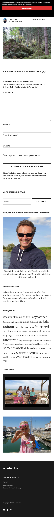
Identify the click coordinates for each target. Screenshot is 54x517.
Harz (4, 331)
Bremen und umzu (11, 322)
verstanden (27, 8)
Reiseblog (28, 344)
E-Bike (39, 322)
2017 (10, 317)
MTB (49, 340)
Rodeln (46, 344)
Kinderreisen (42, 335)
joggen (10, 335)
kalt (17, 335)
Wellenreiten (10, 357)
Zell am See (37, 357)
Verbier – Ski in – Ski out (14, 301)
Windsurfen (24, 357)
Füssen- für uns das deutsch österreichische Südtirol (27, 297)
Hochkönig (23, 331)
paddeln (17, 344)
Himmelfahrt (13, 331)
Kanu (23, 335)
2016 (5, 317)
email (11, 509)
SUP (18, 353)
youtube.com (4, 509)
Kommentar (9, 92)
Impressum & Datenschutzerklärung (12, 486)
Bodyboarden (39, 317)
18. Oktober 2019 (15, 21)
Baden (26, 317)
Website (6, 145)
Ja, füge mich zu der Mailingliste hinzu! (22, 155)
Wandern (28, 353)
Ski (39, 348)
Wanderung (42, 353)
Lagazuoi (22, 340)
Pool (22, 344)
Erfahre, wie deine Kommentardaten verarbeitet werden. (24, 177)
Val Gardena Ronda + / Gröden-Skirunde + (22, 292)
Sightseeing (30, 348)
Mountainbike (40, 340)
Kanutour (31, 335)
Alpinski (17, 317)
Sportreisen (9, 353)
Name (6, 124)
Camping (24, 321)
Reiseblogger (38, 344)
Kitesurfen (11, 340)
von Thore (13, 19)
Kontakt (6, 482)
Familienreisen (24, 327)
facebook (8, 509)
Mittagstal (30, 340)
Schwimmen (13, 347)
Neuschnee (8, 343)
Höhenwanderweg (37, 331)
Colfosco (33, 322)
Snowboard (46, 348)
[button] (21, 400)
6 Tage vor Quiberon (32, 295)
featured (41, 326)
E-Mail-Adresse (10, 135)
